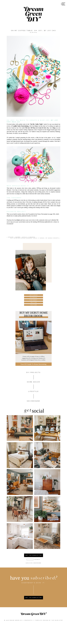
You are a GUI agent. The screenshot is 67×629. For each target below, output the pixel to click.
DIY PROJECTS (33, 372)
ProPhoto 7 (28, 620)
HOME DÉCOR (33, 382)
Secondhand (33, 401)
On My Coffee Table (36, 124)
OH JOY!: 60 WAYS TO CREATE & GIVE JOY (28, 120)
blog (54, 128)
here (36, 126)
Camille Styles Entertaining (20, 126)
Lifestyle (33, 391)
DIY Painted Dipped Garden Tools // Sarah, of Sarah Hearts (35, 238)
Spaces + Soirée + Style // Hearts (21, 237)
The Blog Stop (57, 620)
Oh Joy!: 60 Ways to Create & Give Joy (37, 128)
